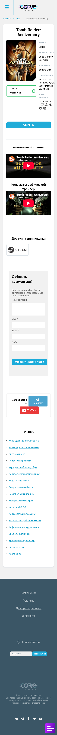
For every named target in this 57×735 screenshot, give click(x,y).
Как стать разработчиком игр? (25, 520)
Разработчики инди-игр (21, 494)
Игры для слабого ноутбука (23, 467)
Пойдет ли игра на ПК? (20, 460)
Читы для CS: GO (17, 507)
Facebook (28, 719)
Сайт (14, 342)
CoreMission (28, 7)
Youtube (40, 719)
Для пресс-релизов (28, 608)
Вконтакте (16, 719)
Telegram (22, 719)
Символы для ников (19, 534)
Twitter (34, 719)
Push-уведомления (31, 642)
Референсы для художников (24, 527)
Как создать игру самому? (22, 514)
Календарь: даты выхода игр (24, 440)
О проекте (28, 615)
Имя (15, 319)
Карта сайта (15, 554)
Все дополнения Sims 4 (21, 487)
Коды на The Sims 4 (19, 480)
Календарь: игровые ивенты (24, 447)
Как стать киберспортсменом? (25, 474)
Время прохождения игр (22, 540)
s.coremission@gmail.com (33, 703)
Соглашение (28, 593)
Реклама (28, 600)
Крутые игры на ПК (18, 454)
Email (15, 330)
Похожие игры (16, 547)
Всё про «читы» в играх (21, 500)
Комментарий (20, 300)
